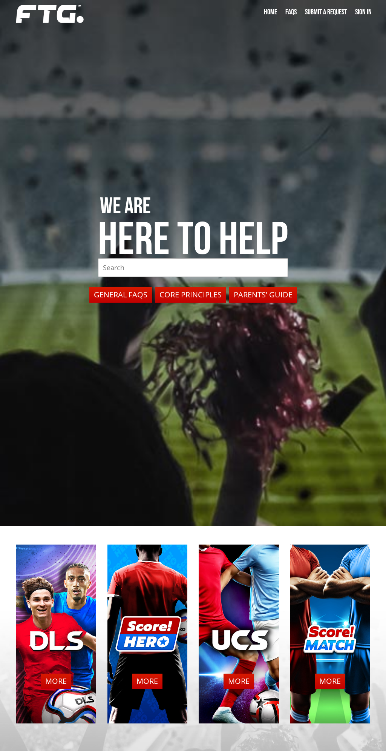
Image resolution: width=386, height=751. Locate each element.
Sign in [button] (363, 12)
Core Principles (190, 294)
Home (270, 12)
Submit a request (326, 12)
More (56, 681)
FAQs (291, 12)
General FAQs (120, 294)
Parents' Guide (263, 294)
